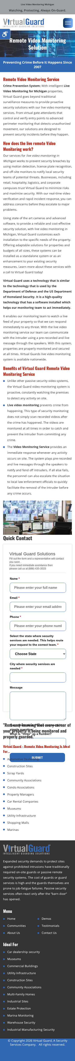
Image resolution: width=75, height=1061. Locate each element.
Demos (46, 919)
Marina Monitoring (20, 1015)
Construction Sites (20, 980)
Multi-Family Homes (21, 994)
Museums (14, 959)
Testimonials (50, 926)
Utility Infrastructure (21, 973)
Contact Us (49, 933)
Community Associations (24, 987)
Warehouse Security (21, 1022)
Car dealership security (23, 952)
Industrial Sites (17, 1001)
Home (11, 919)
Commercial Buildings (22, 966)
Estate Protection (19, 1008)
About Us (13, 933)
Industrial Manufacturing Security (31, 1029)
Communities (16, 926)
